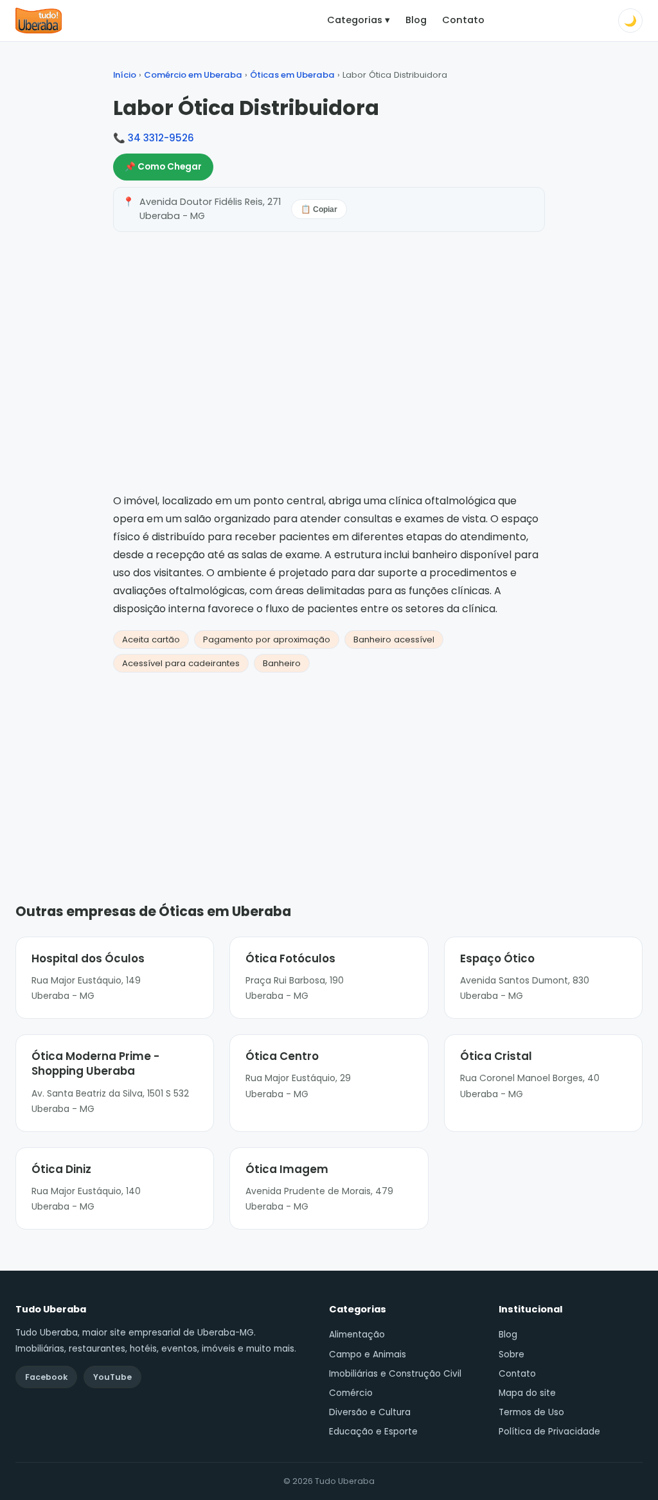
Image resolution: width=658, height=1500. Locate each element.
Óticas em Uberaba (292, 75)
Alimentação (357, 1334)
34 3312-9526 (161, 138)
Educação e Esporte (373, 1431)
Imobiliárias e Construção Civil (395, 1374)
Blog (416, 19)
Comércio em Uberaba (193, 75)
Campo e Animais (367, 1354)
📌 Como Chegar (163, 167)
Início (124, 75)
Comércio (351, 1393)
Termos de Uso (531, 1412)
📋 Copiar (319, 209)
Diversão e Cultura (370, 1412)
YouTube (112, 1377)
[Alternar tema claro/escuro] (630, 20)
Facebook (46, 1377)
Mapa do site (527, 1393)
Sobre (511, 1354)
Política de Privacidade (549, 1431)
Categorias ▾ (358, 19)
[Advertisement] (329, 768)
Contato (463, 19)
